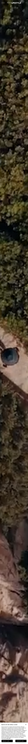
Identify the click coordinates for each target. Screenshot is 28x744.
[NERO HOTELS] (14, 3)
